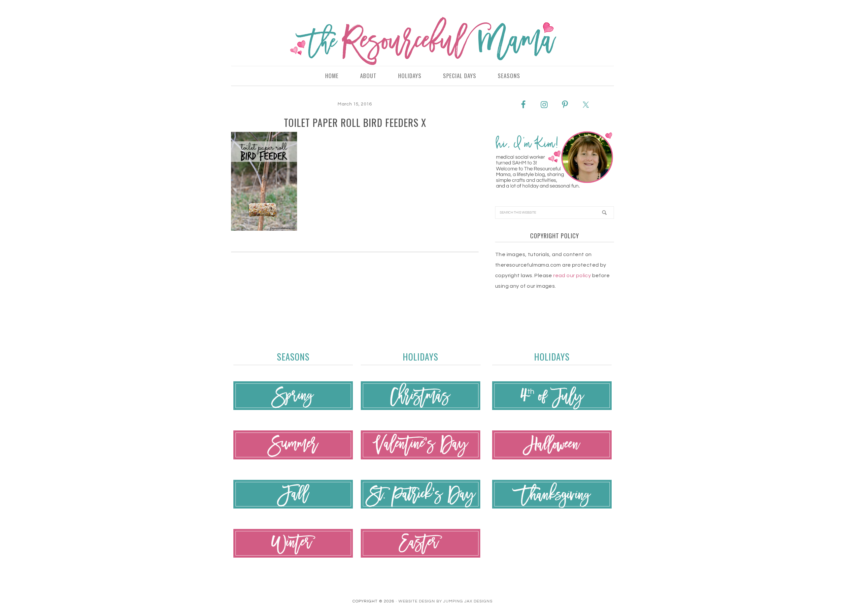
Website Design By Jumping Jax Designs (445, 601)
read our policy (572, 275)
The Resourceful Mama (422, 41)
